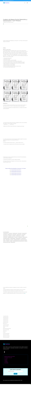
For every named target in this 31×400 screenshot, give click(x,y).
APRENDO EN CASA (5, 22)
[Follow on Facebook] (4, 352)
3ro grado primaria (5, 318)
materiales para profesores (23, 239)
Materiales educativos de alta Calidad (9, 356)
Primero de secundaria (6, 333)
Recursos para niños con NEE (6, 242)
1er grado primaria (5, 233)
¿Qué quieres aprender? (15, 369)
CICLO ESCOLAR (5, 237)
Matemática (11, 239)
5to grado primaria (19, 234)
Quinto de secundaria (6, 334)
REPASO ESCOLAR (11, 22)
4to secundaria (14, 234)
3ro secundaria (5, 234)
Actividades (6, 361)
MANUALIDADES (8, 239)
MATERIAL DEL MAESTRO (17, 239)
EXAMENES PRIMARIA (12, 238)
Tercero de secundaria (6, 337)
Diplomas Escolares (25, 237)
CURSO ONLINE (20, 237)
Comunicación (16, 237)
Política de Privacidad (6, 329)
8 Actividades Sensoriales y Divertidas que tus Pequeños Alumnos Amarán (13, 290)
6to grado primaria (5, 322)
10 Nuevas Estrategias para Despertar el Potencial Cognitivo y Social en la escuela (14, 289)
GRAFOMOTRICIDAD (18, 238)
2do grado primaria (15, 233)
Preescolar (5, 360)
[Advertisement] (15, 10)
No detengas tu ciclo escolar (8, 357)
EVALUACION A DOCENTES (6, 238)
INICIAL (4, 239)
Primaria (4, 332)
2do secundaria (19, 233)
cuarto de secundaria (6, 324)
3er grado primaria (24, 233)
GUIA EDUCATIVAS (23, 238)
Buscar (15, 373)
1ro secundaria (10, 233)
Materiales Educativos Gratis (7, 328)
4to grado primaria (10, 234)
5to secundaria (23, 234)
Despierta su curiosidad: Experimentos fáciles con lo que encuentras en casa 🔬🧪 (14, 293)
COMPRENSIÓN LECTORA (11, 237)
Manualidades (6, 362)
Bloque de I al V (5, 323)
